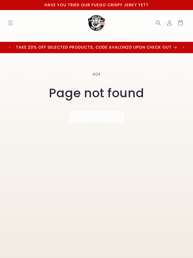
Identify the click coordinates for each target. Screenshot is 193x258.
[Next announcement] (183, 47)
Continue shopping (97, 116)
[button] (10, 22)
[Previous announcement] (9, 47)
